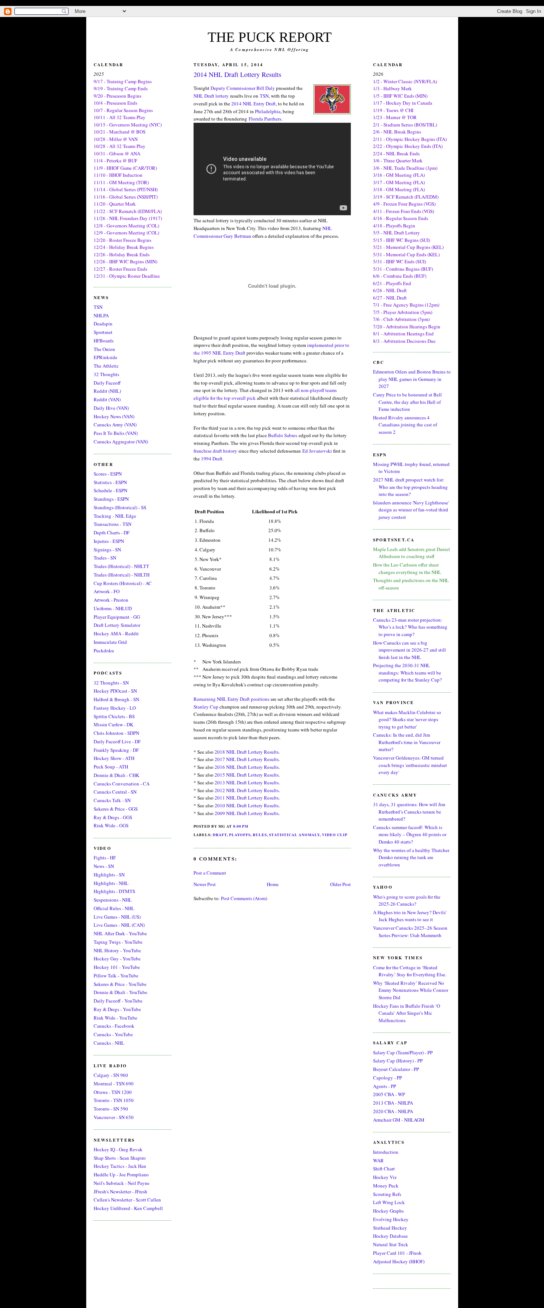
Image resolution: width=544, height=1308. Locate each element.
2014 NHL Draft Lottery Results (237, 74)
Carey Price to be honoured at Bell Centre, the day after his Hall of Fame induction (407, 401)
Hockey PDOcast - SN (115, 690)
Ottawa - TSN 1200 (113, 1092)
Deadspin (103, 323)
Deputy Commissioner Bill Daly (243, 88)
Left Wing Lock (389, 1202)
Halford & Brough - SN (116, 699)
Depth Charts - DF (112, 532)
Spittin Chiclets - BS (114, 716)
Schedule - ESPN (110, 490)
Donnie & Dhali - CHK (116, 775)
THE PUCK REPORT (270, 37)
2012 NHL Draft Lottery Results (247, 790)
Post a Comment (210, 872)
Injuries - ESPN (109, 541)
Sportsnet (103, 332)
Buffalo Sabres (282, 435)
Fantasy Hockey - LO (115, 707)
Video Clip (334, 834)
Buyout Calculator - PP (396, 1069)
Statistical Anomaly (294, 834)
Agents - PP (384, 1086)
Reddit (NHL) (107, 391)
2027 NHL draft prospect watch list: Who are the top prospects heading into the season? (410, 486)
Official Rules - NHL (114, 908)
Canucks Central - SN (115, 791)
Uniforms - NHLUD (113, 608)
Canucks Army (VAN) (115, 424)
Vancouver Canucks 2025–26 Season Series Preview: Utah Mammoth (410, 932)
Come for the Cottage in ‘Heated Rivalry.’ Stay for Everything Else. (409, 971)
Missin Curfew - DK (113, 724)
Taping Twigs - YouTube (118, 942)
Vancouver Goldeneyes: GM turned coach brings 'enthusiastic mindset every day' (410, 764)
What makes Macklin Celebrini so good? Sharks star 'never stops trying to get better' (407, 719)
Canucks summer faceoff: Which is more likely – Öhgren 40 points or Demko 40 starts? (409, 834)
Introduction (385, 1152)
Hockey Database (390, 1236)
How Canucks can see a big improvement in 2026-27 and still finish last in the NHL (409, 649)
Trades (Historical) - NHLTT (121, 566)
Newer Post (205, 884)
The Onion (104, 349)
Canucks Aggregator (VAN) (121, 441)
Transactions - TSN (112, 524)
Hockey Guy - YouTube (117, 958)
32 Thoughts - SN (111, 682)
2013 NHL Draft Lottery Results (247, 782)
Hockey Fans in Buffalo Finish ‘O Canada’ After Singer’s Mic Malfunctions (406, 1013)
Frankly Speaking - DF (116, 750)
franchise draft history (215, 450)
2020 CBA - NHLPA (393, 1111)
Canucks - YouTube (113, 1034)
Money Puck (386, 1185)
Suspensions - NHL (113, 899)
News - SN (104, 866)
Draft (220, 834)
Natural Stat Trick (390, 1244)
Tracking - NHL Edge (115, 516)
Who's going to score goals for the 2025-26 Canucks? (406, 900)
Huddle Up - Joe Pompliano (121, 1174)
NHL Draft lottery (211, 95)
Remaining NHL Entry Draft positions (231, 699)
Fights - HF (105, 857)
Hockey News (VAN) (114, 416)
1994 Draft (211, 458)
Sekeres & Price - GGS (116, 808)
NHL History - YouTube (117, 950)
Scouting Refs (387, 1194)
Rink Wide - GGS (111, 825)
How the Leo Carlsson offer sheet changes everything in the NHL (407, 568)
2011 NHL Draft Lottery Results (247, 797)
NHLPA (101, 315)
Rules (260, 834)
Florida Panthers (265, 118)
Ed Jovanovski (317, 450)
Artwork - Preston (111, 599)
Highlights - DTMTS (114, 891)
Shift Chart (384, 1168)
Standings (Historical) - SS (120, 507)
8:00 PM (240, 826)
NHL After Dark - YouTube (120, 933)
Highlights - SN (109, 874)
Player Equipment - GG (117, 617)
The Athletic (106, 365)
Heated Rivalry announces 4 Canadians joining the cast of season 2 (405, 424)
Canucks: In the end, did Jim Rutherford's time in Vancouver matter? (406, 742)
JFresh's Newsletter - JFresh (120, 1191)
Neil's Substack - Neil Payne (122, 1183)
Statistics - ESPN (110, 482)
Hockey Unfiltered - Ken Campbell (128, 1208)
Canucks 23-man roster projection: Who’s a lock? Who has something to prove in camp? (410, 627)
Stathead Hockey (390, 1227)
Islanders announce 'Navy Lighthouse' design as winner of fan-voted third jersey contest (411, 509)
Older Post (340, 884)
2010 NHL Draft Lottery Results (247, 805)
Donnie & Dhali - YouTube (120, 992)
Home (273, 884)
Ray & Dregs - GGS (113, 817)
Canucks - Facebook (114, 1026)
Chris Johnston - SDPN (116, 733)
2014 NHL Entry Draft (253, 103)
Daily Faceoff (107, 382)
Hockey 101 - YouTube (117, 967)
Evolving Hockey (391, 1219)
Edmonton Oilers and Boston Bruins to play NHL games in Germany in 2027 (412, 378)
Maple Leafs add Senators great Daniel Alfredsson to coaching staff (411, 553)
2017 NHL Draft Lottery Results (247, 759)
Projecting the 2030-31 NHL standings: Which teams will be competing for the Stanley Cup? (407, 672)
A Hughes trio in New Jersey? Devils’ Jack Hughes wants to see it (410, 916)
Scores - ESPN (108, 473)
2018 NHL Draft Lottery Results (247, 751)
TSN (98, 307)
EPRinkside (105, 357)
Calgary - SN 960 (111, 1075)
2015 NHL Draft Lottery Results (247, 774)
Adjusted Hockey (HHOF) (398, 1261)
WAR (378, 1160)
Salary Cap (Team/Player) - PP (403, 1052)
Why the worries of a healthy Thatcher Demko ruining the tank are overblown (411, 857)
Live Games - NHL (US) (117, 916)
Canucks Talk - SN (112, 800)
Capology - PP (387, 1077)
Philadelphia (268, 111)
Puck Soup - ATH (111, 766)
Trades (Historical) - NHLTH (122, 574)
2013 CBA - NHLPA (393, 1102)
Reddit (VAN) (107, 399)
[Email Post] (250, 826)
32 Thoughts (106, 374)
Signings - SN (107, 549)
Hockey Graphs (388, 1210)
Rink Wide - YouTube (115, 1017)
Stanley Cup (206, 706)
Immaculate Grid (110, 642)
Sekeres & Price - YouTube (120, 984)
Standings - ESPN (111, 499)
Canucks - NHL (109, 1043)
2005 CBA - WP (389, 1094)
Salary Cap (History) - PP (398, 1060)
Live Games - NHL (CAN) (119, 925)
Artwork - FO (107, 591)
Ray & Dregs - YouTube (117, 1009)
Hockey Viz (385, 1177)
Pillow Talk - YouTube (116, 975)
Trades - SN (105, 557)
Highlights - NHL (111, 883)
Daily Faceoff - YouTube (118, 1000)
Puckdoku (104, 650)
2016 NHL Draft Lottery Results (247, 767)
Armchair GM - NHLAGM (398, 1119)
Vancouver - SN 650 (114, 1117)
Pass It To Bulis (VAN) (116, 433)
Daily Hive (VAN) (111, 408)
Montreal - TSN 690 (114, 1083)
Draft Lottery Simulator (117, 625)
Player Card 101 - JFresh (397, 1253)
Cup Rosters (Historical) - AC (123, 583)
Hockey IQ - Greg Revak (118, 1149)
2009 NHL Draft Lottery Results (247, 813)
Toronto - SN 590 (111, 1108)
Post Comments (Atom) (244, 898)
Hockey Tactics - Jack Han (120, 1166)
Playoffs (240, 834)
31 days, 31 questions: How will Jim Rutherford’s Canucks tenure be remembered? (409, 811)
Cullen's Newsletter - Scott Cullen (127, 1199)
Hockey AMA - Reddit (116, 633)
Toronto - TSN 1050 (114, 1100)
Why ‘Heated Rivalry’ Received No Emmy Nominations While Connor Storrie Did (410, 990)
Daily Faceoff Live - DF (117, 741)
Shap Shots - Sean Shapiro (120, 1158)
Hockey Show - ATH (114, 758)
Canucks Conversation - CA (122, 783)
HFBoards (104, 340)
